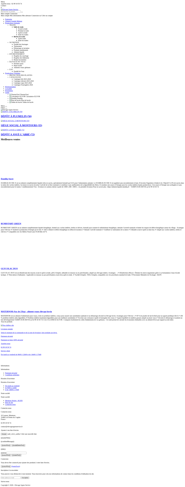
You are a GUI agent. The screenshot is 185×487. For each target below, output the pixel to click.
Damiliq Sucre (7, 179)
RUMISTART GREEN (11, 223)
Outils (7, 92)
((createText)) (16, 455)
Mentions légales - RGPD (14, 401)
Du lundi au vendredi (12, 386)
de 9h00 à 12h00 (10, 388)
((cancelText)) (6, 445)
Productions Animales (12, 23)
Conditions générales (12, 375)
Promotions (9, 91)
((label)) (3, 453)
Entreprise (8, 19)
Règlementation (10, 87)
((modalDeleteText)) (18, 445)
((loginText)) (15, 466)
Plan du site (9, 402)
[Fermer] (6, 106)
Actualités (8, 89)
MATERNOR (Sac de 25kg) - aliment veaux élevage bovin (26, 311)
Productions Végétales (12, 73)
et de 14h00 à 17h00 (12, 390)
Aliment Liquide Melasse (13, 21)
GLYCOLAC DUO (9, 268)
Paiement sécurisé (11, 373)
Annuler (4, 434)
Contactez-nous (10, 404)
